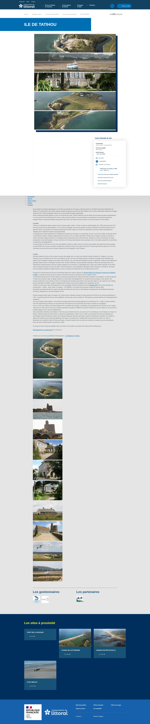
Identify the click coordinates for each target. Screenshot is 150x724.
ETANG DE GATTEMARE (71, 650)
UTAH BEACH (32, 682)
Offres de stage (116, 705)
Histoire (30, 199)
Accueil (26, 14)
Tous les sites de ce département (108, 174)
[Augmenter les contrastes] (114, 14)
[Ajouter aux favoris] (121, 14)
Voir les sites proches (104, 180)
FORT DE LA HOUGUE (35, 632)
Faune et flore (32, 201)
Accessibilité (97, 708)
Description (31, 196)
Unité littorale (102, 183)
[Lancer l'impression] (118, 14)
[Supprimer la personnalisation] (115, 14)
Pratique (30, 205)
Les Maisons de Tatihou (72, 336)
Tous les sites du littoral (105, 177)
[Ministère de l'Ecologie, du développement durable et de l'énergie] (33, 712)
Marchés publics (81, 705)
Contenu (33, 1)
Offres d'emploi (98, 705)
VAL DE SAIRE (101, 154)
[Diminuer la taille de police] (110, 14)
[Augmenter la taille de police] (112, 14)
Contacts (78, 716)
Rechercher (112, 6)
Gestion (30, 203)
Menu (28, 1)
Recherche (21, 1)
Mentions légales (98, 716)
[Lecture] (113, 31)
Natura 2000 (94, 285)
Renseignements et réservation (42, 330)
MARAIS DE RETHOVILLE (106, 650)
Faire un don (126, 6)
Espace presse (80, 708)
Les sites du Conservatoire (52, 14)
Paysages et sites (36, 14)
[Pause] (115, 31)
